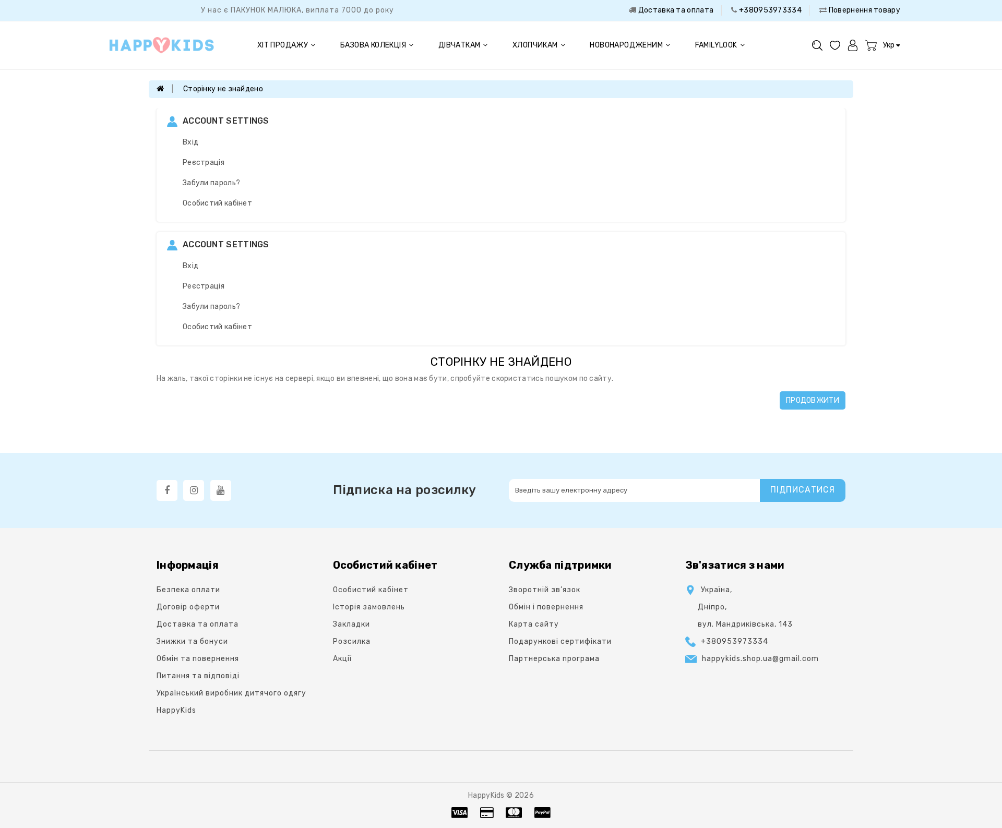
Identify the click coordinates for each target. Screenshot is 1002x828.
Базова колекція (373, 45)
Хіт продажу (282, 45)
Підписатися (802, 490)
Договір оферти (188, 607)
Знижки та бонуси (192, 641)
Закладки (351, 624)
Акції (342, 658)
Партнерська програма (554, 658)
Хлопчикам (535, 45)
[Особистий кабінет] (852, 45)
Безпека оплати (188, 589)
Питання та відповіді (198, 675)
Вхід (190, 142)
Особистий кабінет (217, 203)
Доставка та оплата (674, 10)
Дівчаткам (459, 45)
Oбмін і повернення (546, 607)
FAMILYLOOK (716, 45)
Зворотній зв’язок (544, 589)
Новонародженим (626, 45)
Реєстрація (203, 162)
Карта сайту (534, 624)
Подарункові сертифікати (560, 641)
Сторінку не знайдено (223, 89)
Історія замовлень (369, 607)
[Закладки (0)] (835, 45)
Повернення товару (863, 10)
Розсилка (352, 641)
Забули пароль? (211, 182)
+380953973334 (769, 10)
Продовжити (812, 400)
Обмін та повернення (198, 658)
